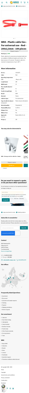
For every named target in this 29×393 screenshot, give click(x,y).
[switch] (3, 391)
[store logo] (14, 2)
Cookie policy (21, 198)
